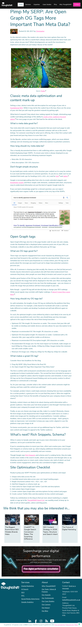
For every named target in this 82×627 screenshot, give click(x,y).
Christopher (40, 31)
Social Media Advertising (30, 599)
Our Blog (45, 611)
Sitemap (76, 624)
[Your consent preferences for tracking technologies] (79, 624)
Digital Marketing (27, 586)
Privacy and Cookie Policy (59, 624)
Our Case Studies (48, 601)
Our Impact (46, 608)
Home (21, 4)
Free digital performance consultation (41, 569)
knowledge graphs (17, 182)
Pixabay (43, 91)
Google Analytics (27, 602)
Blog (55, 4)
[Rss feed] (47, 621)
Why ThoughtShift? (65, 4)
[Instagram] (41, 621)
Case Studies (47, 4)
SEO (22, 592)
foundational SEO (16, 108)
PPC (23, 596)
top (80, 313)
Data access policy (70, 624)
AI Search (24, 589)
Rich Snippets (30, 455)
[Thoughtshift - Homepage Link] (7, 4)
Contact (76, 4)
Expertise (37, 4)
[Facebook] (35, 621)
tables (65, 176)
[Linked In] (30, 621)
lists (57, 176)
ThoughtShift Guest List (35, 500)
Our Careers (46, 604)
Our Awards (46, 595)
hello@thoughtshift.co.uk (71, 600)
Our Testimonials (48, 598)
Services (28, 4)
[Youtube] (52, 621)
